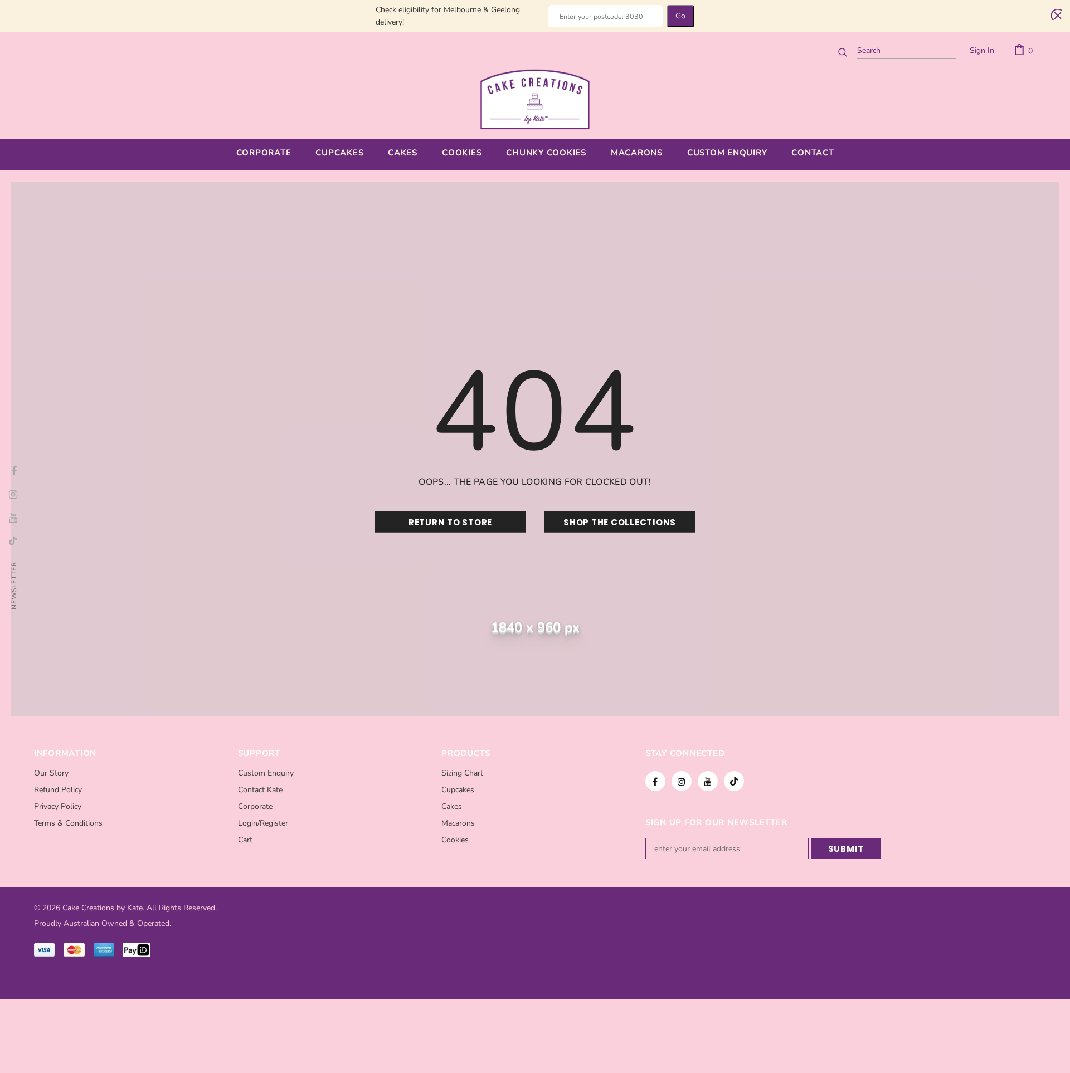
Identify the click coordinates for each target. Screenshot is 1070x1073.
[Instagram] (682, 781)
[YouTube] (708, 781)
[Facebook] (655, 781)
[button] (1054, 14)
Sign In (982, 50)
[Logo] (535, 99)
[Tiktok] (734, 781)
